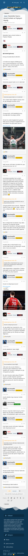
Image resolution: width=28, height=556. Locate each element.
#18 (24, 437)
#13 (24, 346)
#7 (24, 175)
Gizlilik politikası (9, 547)
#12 (24, 319)
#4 (24, 79)
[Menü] (4, 2)
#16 (24, 408)
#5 (24, 91)
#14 (24, 358)
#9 (24, 242)
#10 (24, 257)
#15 (24, 394)
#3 (24, 51)
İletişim (7, 539)
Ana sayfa (10, 554)
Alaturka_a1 (7, 551)
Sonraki (14, 491)
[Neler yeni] (20, 2)
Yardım (4, 554)
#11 (24, 281)
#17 (24, 423)
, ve (12, 487)
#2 (24, 32)
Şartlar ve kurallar (10, 543)
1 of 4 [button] (9, 491)
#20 (24, 481)
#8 (24, 220)
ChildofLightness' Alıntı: (9, 94)
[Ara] (24, 2)
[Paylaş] (22, 33)
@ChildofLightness (8, 53)
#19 (24, 468)
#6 (24, 111)
